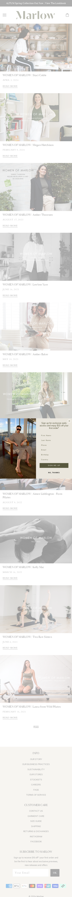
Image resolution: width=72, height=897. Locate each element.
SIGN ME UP (54, 465)
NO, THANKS (54, 473)
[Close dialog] (69, 420)
